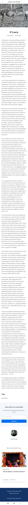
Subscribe (14, 421)
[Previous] (1, 463)
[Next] (26, 463)
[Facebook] (8, 503)
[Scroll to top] (20, 503)
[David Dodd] (14, 433)
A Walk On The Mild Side (14, 2)
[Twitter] (14, 503)
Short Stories (10, 35)
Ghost (17, 493)
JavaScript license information (14, 498)
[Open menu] (2, 2)
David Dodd (14, 439)
